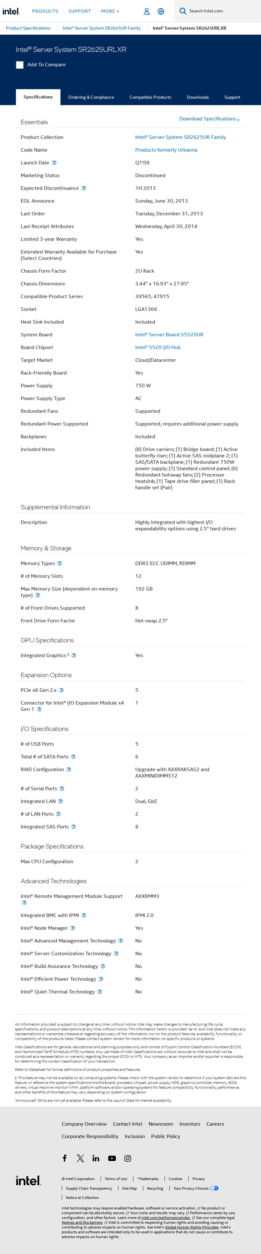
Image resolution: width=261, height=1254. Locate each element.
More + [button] (110, 11)
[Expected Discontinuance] (83, 188)
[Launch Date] (54, 162)
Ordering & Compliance (91, 97)
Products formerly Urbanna (166, 150)
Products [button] (45, 11)
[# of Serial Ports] (61, 788)
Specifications (38, 97)
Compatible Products (151, 97)
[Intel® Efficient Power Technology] (100, 979)
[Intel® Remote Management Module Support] (24, 902)
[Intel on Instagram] (127, 1159)
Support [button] (79, 11)
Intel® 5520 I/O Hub (158, 347)
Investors (190, 1124)
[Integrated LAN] (60, 801)
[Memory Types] (59, 563)
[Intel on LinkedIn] (96, 1159)
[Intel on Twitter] (80, 1159)
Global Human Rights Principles (192, 1227)
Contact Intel (127, 1124)
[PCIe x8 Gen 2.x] (61, 690)
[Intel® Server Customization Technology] (116, 953)
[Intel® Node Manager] (72, 928)
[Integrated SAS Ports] (73, 826)
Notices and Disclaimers (82, 1222)
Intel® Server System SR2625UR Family (180, 137)
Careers (215, 1124)
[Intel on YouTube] (112, 1159)
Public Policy (165, 1136)
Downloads (198, 97)
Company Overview (84, 1124)
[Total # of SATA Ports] (73, 756)
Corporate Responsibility (90, 1136)
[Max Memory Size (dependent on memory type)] (37, 595)
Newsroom (161, 1124)
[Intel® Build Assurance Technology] (102, 966)
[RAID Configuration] (68, 769)
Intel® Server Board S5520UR (169, 335)
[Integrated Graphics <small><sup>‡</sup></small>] (73, 655)
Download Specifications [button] (208, 119)
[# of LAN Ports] (58, 814)
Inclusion (135, 1136)
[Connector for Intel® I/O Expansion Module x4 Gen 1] (39, 709)
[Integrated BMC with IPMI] (83, 915)
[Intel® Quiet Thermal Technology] (99, 991)
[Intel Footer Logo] (28, 1180)
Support (232, 97)
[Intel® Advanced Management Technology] (120, 940)
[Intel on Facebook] (64, 1159)
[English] (161, 11)
